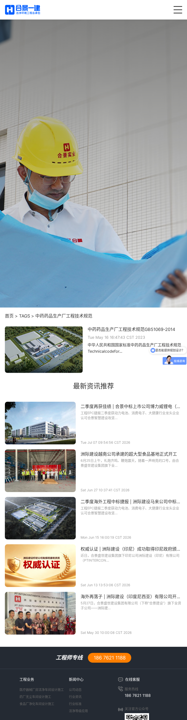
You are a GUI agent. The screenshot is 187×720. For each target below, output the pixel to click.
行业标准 (75, 704)
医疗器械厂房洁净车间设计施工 (41, 689)
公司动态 (75, 689)
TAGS (24, 316)
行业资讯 (75, 697)
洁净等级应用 (78, 711)
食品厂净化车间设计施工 (36, 704)
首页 (9, 316)
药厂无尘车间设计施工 (35, 697)
